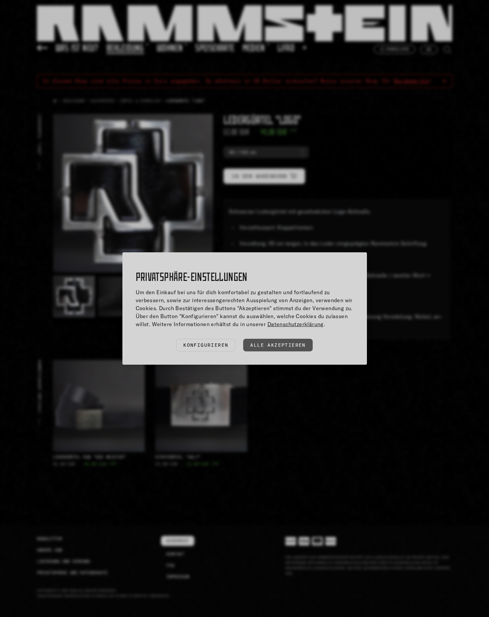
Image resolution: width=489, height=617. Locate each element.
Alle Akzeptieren (277, 345)
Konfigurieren (205, 345)
